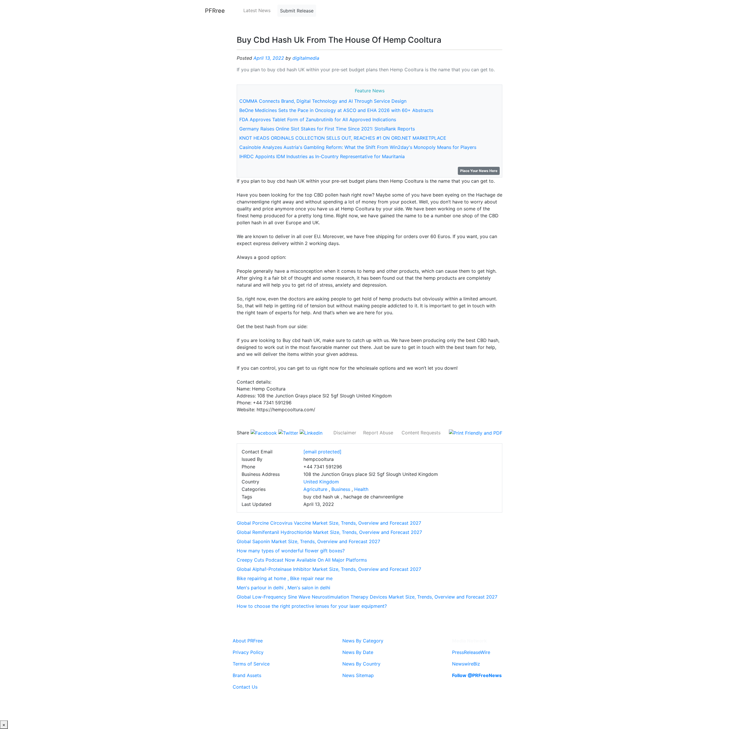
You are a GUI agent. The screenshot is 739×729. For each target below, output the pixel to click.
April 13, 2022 (268, 58)
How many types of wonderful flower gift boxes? (291, 551)
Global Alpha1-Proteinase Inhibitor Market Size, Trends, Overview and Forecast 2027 (329, 569)
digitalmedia (305, 58)
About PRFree (248, 641)
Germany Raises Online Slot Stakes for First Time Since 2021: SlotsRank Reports (327, 129)
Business (340, 489)
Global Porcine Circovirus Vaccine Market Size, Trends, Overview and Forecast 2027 (329, 523)
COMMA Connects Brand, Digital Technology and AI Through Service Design (322, 101)
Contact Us (245, 687)
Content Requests (421, 432)
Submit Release (296, 11)
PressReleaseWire (471, 652)
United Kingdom (321, 482)
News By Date (357, 652)
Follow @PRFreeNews (477, 675)
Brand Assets (247, 675)
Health (361, 489)
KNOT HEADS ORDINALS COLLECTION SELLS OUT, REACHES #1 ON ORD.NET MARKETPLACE (342, 138)
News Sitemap (358, 675)
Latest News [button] (256, 10)
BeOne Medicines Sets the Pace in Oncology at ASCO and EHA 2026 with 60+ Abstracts (336, 110)
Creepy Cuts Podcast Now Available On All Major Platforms (302, 560)
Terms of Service (251, 664)
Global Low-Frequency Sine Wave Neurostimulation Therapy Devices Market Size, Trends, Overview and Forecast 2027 (367, 597)
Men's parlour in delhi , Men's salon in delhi (283, 587)
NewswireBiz (466, 664)
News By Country (361, 664)
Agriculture (315, 489)
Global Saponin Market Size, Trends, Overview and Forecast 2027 (308, 541)
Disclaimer (344, 432)
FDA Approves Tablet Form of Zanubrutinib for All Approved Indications (317, 119)
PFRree (215, 10)
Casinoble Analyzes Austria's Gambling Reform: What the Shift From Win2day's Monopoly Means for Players (357, 147)
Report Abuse (378, 432)
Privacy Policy (248, 652)
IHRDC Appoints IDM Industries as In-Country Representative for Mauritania (322, 156)
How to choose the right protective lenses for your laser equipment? (312, 606)
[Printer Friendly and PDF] (475, 432)
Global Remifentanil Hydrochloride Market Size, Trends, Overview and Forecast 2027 (329, 532)
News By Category (362, 641)
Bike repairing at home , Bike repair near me (285, 578)
